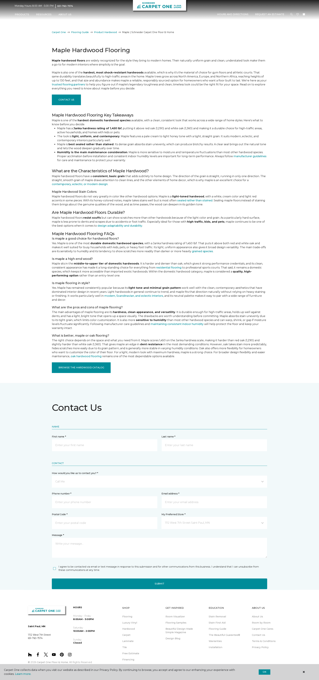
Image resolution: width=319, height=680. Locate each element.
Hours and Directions (232, 14)
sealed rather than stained (195, 200)
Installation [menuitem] (215, 647)
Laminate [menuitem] (128, 641)
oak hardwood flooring (86, 356)
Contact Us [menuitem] (258, 634)
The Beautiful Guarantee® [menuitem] (224, 634)
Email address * (170, 493)
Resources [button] (44, 14)
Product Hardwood (105, 32)
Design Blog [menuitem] (172, 638)
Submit (159, 583)
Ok (264, 671)
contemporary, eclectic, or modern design (80, 184)
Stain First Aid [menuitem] (217, 622)
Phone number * (61, 493)
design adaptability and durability (120, 225)
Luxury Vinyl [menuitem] (129, 622)
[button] (291, 14)
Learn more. (23, 674)
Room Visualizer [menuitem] (175, 616)
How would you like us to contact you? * (75, 473)
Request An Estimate (269, 14)
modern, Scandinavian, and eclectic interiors (133, 295)
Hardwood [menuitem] (128, 628)
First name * (59, 436)
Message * (58, 535)
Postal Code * (59, 514)
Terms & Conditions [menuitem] (264, 641)
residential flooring (168, 267)
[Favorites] (297, 14)
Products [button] (22, 14)
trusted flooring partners (68, 84)
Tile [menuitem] (124, 647)
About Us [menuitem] (257, 616)
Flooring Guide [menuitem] (217, 628)
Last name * (168, 436)
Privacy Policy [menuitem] (260, 647)
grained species (202, 251)
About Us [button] (64, 14)
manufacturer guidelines (250, 156)
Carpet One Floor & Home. (52, 662)
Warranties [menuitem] (215, 641)
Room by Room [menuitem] (261, 622)
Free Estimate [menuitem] (130, 653)
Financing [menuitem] (128, 659)
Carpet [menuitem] (126, 634)
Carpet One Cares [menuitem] (262, 628)
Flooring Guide (80, 32)
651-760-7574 (65, 5)
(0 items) (304, 14)
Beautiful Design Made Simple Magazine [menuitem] (179, 630)
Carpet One (59, 32)
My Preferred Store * (173, 514)
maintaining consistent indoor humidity (177, 324)
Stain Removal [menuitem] (217, 616)
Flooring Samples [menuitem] (175, 622)
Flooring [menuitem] (127, 616)
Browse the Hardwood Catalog (81, 367)
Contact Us (66, 99)
